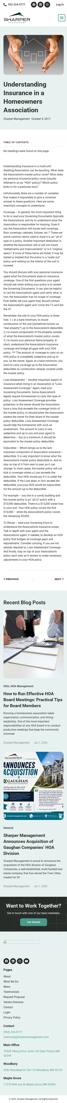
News (6, 986)
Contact (8, 1007)
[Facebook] (34, 5)
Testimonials (11, 991)
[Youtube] (26, 961)
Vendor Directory (13, 1002)
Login (6, 1012)
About (7, 976)
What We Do (10, 981)
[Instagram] (47, 5)
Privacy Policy (11, 1017)
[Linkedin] (40, 5)
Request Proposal (14, 997)
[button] (61, 17)
